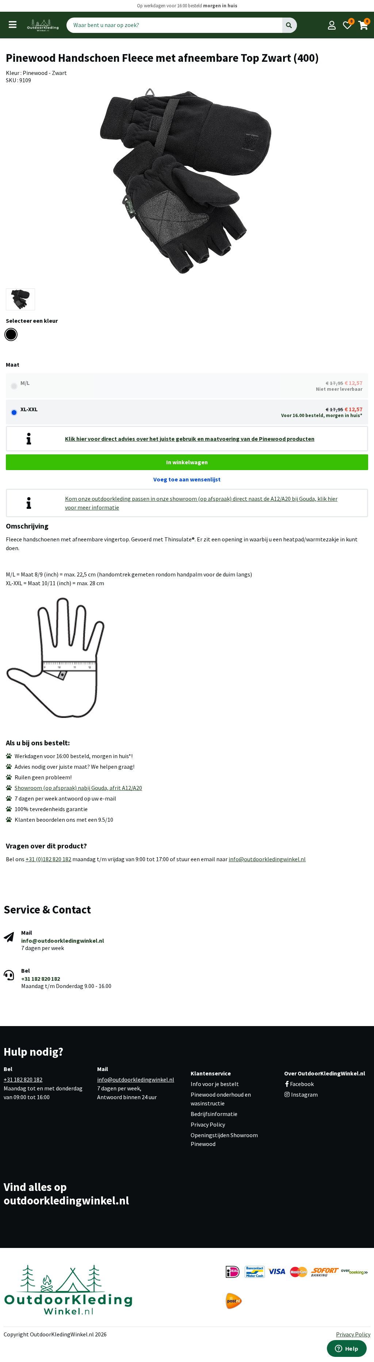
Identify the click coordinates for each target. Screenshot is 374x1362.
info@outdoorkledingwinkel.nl (267, 859)
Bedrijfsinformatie (214, 1113)
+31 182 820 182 (40, 978)
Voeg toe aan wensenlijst (187, 479)
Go (289, 25)
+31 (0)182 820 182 (48, 859)
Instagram (304, 1094)
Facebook (302, 1083)
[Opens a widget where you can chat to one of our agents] (347, 1349)
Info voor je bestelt (215, 1083)
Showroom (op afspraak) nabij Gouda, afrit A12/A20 (78, 787)
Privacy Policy (208, 1124)
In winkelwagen (187, 462)
